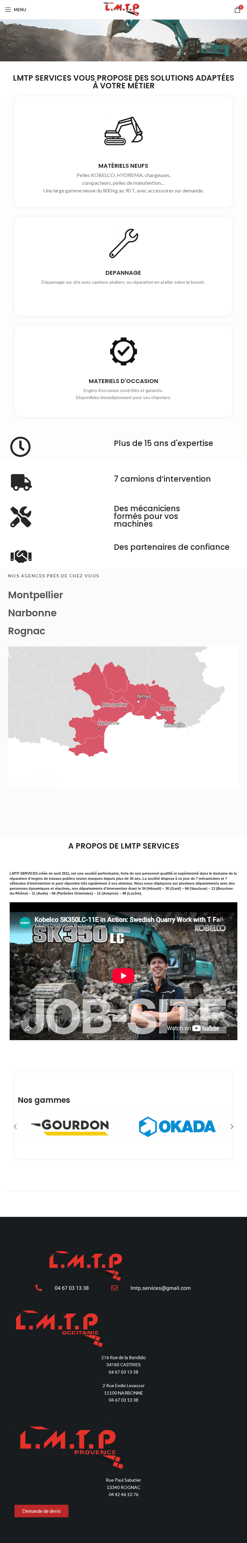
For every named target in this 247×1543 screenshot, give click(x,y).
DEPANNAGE (124, 273)
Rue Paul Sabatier (123, 1480)
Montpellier (35, 595)
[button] (15, 1126)
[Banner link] (70, 1126)
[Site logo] (123, 9)
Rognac (26, 631)
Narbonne (32, 613)
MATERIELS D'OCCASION (123, 381)
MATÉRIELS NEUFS (124, 166)
